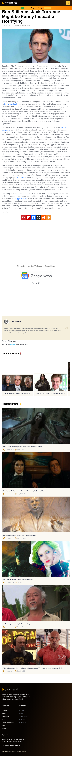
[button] (68, 3)
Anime (4, 745)
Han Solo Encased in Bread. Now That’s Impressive (19, 559)
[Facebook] (33, 242)
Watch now (47, 8)
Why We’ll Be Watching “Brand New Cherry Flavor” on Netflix (22, 471)
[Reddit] (43, 242)
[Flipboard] (28, 242)
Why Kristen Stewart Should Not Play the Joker (18, 604)
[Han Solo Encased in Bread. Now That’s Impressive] (36, 539)
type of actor (47, 218)
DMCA (21, 739)
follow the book (28, 109)
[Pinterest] (23, 242)
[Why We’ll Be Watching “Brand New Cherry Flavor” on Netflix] (36, 450)
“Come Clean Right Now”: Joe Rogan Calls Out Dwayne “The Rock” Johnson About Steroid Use (33, 692)
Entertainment (6, 742)
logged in (12, 368)
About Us (22, 745)
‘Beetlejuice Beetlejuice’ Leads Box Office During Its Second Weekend (25, 515)
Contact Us (22, 748)
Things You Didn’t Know (9, 748)
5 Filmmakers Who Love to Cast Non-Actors (17, 418)
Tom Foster (7, 26)
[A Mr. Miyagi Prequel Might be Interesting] (36, 627)
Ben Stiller (20, 194)
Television (5, 736)
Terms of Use (23, 742)
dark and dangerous (12, 137)
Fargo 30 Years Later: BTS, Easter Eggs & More (50, 418)
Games (4, 751)
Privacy (21, 736)
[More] (48, 242)
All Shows (5, 754)
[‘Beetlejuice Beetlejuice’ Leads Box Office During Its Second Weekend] (36, 494)
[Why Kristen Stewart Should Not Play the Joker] (36, 583)
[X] (38, 242)
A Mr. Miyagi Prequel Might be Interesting (16, 648)
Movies (4, 739)
